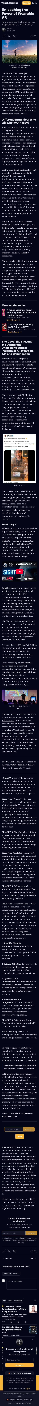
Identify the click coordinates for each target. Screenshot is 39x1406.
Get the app (28, 1400)
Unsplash (23, 67)
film (22, 547)
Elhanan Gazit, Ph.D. (14, 317)
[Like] (4, 36)
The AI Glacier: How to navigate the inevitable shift (12, 1329)
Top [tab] (4, 1300)
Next (32, 1258)
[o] (33, 1330)
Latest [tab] (10, 1300)
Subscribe (26, 3)
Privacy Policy (26, 1382)
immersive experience (18, 140)
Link (16, 485)
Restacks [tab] (16, 1273)
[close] (32, 1339)
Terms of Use (30, 1238)
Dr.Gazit (10, 28)
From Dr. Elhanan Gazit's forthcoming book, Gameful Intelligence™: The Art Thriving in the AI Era (14, 1336)
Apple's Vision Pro (18, 133)
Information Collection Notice (23, 1240)
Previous (8, 1258)
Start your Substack (15, 1400)
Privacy (22, 1394)
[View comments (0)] (9, 36)
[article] (19, 1314)
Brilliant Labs (10, 76)
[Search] (35, 1300)
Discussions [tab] (18, 1300)
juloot (19, 708)
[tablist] (11, 1273)
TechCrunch (21, 234)
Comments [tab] (7, 1273)
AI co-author (26, 762)
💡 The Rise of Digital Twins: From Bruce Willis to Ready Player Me (14, 1309)
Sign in (34, 3)
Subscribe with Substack (21, 1373)
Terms (27, 1394)
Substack (10, 1403)
